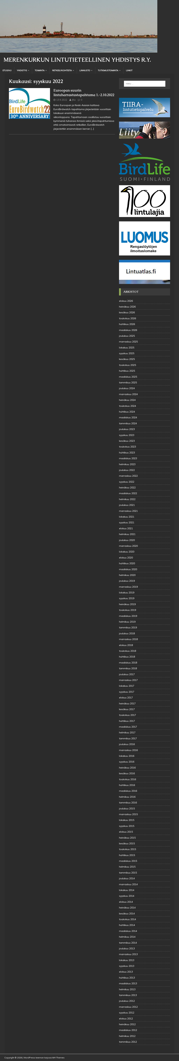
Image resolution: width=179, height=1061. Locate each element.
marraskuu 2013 (128, 954)
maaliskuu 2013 (128, 983)
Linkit (129, 70)
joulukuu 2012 (127, 1000)
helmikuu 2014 (127, 936)
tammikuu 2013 (128, 995)
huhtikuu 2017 (127, 721)
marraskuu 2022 (128, 475)
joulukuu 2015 (127, 808)
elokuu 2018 (126, 645)
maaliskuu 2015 (128, 860)
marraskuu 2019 (128, 586)
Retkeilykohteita (62, 70)
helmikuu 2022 (127, 499)
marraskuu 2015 (128, 814)
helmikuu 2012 (127, 1036)
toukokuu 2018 (127, 650)
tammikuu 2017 (128, 738)
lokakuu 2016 (126, 755)
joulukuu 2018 (127, 633)
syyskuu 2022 (126, 481)
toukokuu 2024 (127, 405)
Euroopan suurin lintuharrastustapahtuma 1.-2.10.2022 (83, 92)
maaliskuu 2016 (128, 790)
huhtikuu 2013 (127, 977)
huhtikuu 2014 (127, 925)
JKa (74, 99)
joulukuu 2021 (127, 505)
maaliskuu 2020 (128, 569)
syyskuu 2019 (126, 598)
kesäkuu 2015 (127, 843)
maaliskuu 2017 (128, 726)
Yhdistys (22, 70)
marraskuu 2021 (128, 511)
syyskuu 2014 (126, 895)
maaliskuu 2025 (128, 376)
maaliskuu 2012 (128, 1030)
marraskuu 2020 (128, 545)
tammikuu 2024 (128, 423)
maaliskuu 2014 (128, 931)
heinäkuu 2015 (127, 837)
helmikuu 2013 (127, 989)
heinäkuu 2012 (127, 1024)
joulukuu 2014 (127, 878)
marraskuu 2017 (128, 680)
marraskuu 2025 (128, 341)
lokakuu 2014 (126, 890)
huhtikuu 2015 (127, 855)
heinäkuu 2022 (127, 487)
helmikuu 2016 (127, 796)
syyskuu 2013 (126, 966)
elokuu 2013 (126, 971)
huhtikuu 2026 (127, 324)
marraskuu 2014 (128, 884)
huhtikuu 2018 (127, 656)
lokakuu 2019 (126, 592)
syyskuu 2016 (126, 761)
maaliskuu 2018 (128, 662)
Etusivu (7, 70)
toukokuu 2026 (127, 318)
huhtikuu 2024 (127, 411)
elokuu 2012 (126, 1018)
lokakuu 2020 (126, 551)
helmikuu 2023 (127, 464)
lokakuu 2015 (126, 820)
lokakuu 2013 (126, 960)
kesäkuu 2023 (127, 440)
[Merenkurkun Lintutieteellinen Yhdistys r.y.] (78, 50)
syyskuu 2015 (126, 826)
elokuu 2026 (126, 300)
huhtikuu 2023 (127, 452)
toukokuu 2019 (127, 610)
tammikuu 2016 (128, 802)
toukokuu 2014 (127, 919)
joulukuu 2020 (127, 540)
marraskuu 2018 (128, 639)
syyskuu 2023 (126, 435)
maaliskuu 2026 (128, 330)
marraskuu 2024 (128, 394)
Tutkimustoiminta (108, 70)
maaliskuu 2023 (128, 458)
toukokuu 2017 (127, 715)
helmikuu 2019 (127, 621)
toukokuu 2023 (127, 446)
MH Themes (58, 1057)
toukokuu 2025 (127, 365)
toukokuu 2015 (127, 849)
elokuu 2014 (126, 901)
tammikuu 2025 (128, 382)
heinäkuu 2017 (127, 703)
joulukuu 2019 (127, 580)
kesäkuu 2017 (127, 709)
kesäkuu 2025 (127, 359)
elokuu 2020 (126, 557)
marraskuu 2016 (128, 750)
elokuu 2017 (126, 697)
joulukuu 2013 (127, 948)
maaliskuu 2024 (128, 417)
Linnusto (85, 70)
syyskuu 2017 (126, 691)
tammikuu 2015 (128, 872)
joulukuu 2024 (127, 388)
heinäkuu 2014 (127, 907)
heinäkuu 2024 (127, 400)
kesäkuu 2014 (127, 913)
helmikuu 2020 (127, 575)
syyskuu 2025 (126, 353)
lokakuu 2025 (126, 347)
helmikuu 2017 (127, 732)
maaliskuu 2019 (128, 616)
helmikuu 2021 (127, 534)
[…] (92, 128)
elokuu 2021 (126, 528)
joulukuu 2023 (127, 429)
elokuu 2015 (126, 831)
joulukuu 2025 (127, 335)
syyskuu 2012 (126, 1012)
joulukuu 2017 (127, 674)
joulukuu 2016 (127, 744)
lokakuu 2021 (126, 516)
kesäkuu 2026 (127, 312)
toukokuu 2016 (127, 779)
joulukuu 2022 (127, 470)
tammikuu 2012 (128, 1041)
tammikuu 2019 (128, 627)
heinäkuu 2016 (127, 767)
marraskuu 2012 (128, 1006)
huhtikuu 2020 (127, 563)
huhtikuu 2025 (127, 370)
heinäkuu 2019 (127, 604)
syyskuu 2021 (126, 522)
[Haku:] (145, 84)
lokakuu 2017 (126, 685)
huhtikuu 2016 (127, 785)
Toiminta (40, 70)
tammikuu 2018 (128, 668)
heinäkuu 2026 (127, 306)
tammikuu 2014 (128, 942)
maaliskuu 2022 (128, 493)
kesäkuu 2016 (127, 773)
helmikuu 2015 (127, 866)
